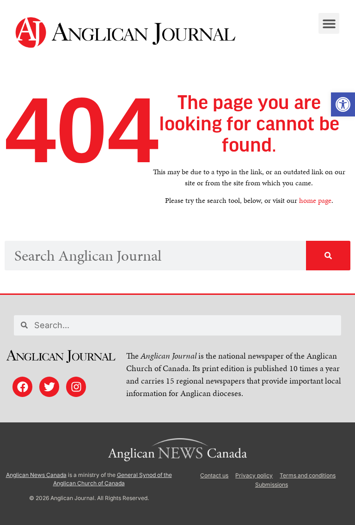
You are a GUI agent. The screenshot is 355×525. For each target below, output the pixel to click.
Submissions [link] (271, 484)
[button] (328, 23)
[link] (343, 104)
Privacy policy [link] (254, 475)
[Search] (328, 255)
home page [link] (315, 200)
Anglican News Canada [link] (36, 474)
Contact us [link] (214, 475)
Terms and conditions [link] (308, 475)
